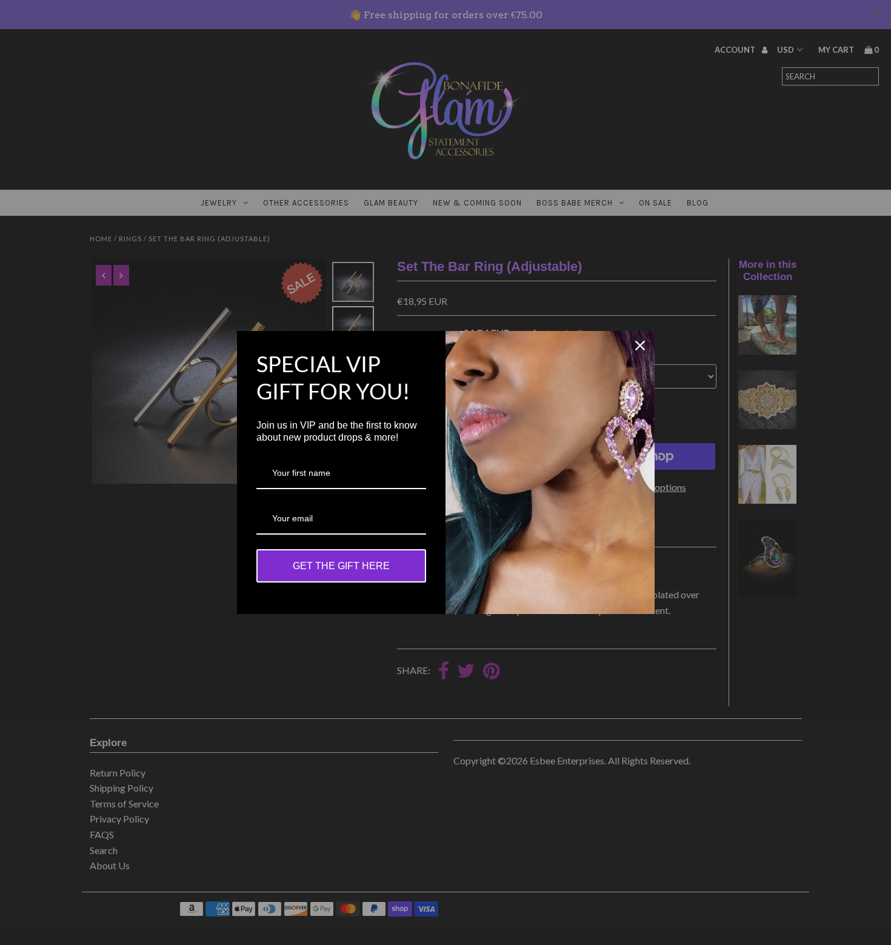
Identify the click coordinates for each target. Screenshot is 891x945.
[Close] (640, 345)
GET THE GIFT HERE (341, 566)
